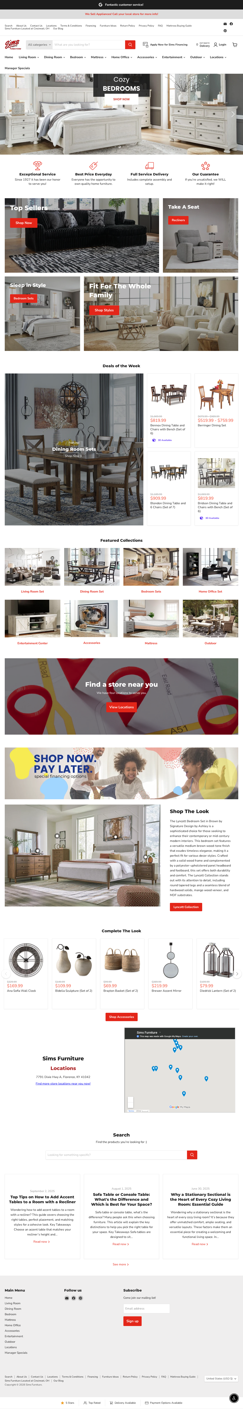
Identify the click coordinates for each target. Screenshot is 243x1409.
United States (219, 1378)
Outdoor (196, 57)
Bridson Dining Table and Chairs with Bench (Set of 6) (215, 507)
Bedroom (77, 57)
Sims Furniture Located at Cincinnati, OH (27, 28)
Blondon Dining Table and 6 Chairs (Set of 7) (168, 505)
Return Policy (127, 25)
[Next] (236, 973)
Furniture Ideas (108, 25)
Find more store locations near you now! (63, 1084)
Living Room (28, 57)
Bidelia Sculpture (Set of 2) (73, 991)
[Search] (130, 44)
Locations (51, 25)
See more (120, 1264)
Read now (40, 1242)
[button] (10, 114)
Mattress (97, 57)
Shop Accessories (121, 1017)
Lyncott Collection (186, 907)
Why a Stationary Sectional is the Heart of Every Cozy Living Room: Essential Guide (200, 1199)
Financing (91, 25)
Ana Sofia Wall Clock (21, 991)
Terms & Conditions (71, 25)
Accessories (146, 57)
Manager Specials (17, 68)
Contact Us (36, 25)
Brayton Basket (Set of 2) (120, 991)
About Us (21, 25)
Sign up (132, 1321)
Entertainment (172, 57)
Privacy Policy (146, 25)
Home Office (120, 57)
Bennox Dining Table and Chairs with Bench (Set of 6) (167, 429)
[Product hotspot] (57, 836)
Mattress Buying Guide (179, 25)
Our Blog (58, 28)
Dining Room (53, 57)
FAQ (160, 25)
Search (8, 25)
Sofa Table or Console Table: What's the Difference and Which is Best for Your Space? (121, 1199)
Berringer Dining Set (212, 425)
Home (9, 57)
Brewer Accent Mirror (166, 991)
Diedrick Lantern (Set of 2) (218, 991)
